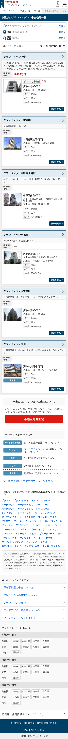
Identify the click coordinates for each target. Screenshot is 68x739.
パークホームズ (25, 504)
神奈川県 (26, 641)
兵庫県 (26, 647)
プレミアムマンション (35, 449)
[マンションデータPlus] (15, 4)
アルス (53, 517)
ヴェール (18, 521)
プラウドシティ (21, 500)
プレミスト (7, 525)
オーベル (43, 521)
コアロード (45, 542)
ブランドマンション (14, 602)
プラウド (6, 500)
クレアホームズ (31, 546)
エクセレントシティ (11, 546)
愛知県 (16, 652)
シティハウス (42, 509)
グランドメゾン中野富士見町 (19, 173)
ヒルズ (35, 500)
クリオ (49, 537)
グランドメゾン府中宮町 (17, 291)
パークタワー (8, 509)
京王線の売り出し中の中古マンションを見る (28, 481)
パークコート (42, 504)
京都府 (36, 647)
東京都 (16, 641)
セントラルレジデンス (44, 513)
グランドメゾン (9, 11)
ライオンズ (30, 521)
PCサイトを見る (36, 730)
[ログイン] (57, 4)
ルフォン (38, 537)
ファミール (56, 521)
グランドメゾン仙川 (14, 344)
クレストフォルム (51, 546)
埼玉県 (36, 641)
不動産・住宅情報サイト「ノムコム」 (23, 714)
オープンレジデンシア (12, 542)
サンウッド (25, 537)
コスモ (47, 525)
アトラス (22, 529)
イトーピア (21, 533)
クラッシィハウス (38, 529)
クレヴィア (7, 533)
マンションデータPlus (14, 627)
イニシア (36, 525)
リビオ (33, 533)
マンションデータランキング (19, 617)
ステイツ (46, 500)
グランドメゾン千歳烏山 (17, 120)
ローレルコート (9, 537)
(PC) (17, 723)
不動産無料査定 (34, 419)
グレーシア (31, 542)
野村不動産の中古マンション (19, 587)
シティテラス (24, 513)
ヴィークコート (46, 533)
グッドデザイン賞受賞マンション (22, 610)
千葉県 (46, 641)
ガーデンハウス (9, 517)
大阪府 (16, 647)
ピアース (57, 525)
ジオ (60, 533)
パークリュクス (25, 509)
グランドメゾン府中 (14, 56)
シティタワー (8, 513)
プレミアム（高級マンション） (20, 595)
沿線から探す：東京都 (30, 11)
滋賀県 (46, 647)
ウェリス (54, 529)
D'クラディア (22, 525)
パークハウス (8, 504)
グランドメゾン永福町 (15, 234)
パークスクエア (27, 517)
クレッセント (8, 529)
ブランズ (42, 517)
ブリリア (6, 521)
